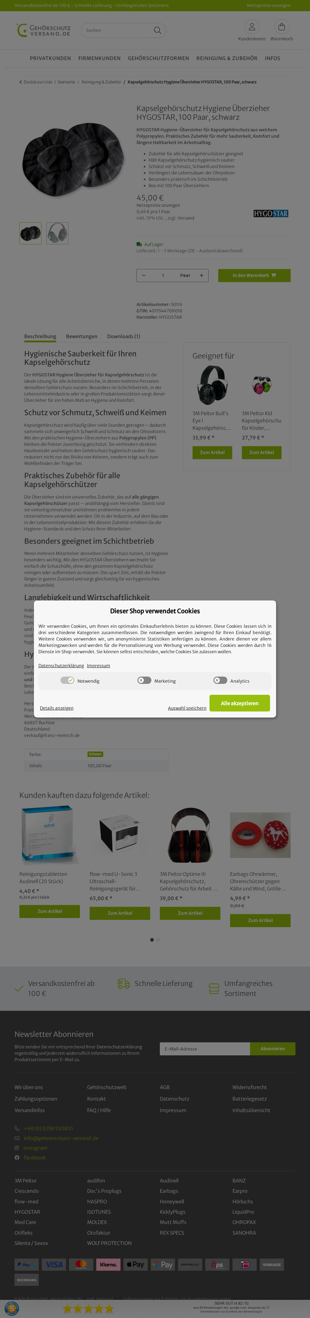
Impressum (98, 665)
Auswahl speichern (187, 708)
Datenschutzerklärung (61, 665)
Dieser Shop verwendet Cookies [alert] (155, 611)
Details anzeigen (57, 708)
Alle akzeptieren (240, 703)
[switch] (67, 680)
